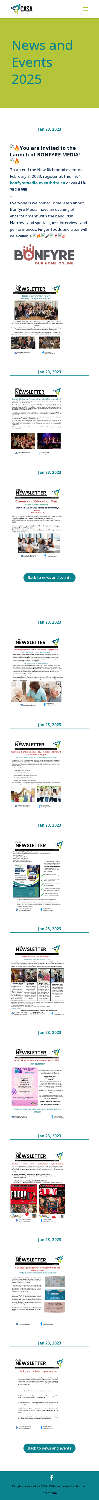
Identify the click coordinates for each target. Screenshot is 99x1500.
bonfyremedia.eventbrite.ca (37, 183)
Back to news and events (49, 577)
